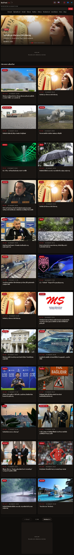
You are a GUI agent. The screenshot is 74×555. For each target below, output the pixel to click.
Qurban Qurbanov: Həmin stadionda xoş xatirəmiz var (16, 246)
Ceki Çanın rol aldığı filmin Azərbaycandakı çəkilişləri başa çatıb (53, 432)
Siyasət (10, 12)
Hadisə (34, 12)
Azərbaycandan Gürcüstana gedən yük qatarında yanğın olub (18, 283)
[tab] (32, 42)
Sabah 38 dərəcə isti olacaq (48, 206)
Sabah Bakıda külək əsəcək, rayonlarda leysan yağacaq (17, 507)
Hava (60, 12)
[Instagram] (64, 2)
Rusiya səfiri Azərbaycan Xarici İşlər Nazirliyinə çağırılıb (18, 358)
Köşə (65, 12)
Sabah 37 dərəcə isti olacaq (11, 318)
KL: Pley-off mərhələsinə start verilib (15, 171)
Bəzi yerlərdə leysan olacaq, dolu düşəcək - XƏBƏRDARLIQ (53, 246)
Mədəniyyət (46, 12)
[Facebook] (68, 2)
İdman (29, 12)
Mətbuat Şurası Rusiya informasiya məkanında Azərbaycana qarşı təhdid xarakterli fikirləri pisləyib (54, 321)
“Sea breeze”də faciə (46, 506)
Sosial (24, 12)
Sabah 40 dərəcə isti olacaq (17, 35)
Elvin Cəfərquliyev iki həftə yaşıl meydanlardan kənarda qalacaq (18, 395)
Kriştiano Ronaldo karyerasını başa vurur (52, 469)
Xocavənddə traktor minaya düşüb (50, 133)
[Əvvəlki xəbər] (2, 30)
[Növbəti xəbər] (71, 30)
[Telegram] (71, 2)
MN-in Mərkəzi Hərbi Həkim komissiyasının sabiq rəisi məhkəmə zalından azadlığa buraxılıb (18, 209)
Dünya (40, 12)
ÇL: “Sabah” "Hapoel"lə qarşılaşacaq (51, 282)
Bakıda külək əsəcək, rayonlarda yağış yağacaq (54, 171)
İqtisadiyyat (16, 12)
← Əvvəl (26, 519)
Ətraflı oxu (8, 41)
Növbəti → (47, 519)
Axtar (70, 9)
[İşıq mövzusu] (12, 2)
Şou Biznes (54, 12)
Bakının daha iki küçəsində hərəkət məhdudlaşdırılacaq (50, 395)
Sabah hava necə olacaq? (11, 432)
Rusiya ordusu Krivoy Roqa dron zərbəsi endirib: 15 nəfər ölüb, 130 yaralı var (18, 97)
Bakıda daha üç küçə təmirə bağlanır (14, 133)
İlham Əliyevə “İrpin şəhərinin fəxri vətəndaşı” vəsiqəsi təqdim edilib (17, 470)
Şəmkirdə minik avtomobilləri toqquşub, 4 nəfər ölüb (54, 358)
